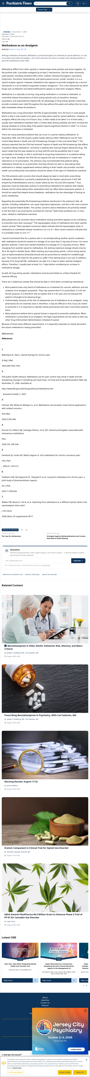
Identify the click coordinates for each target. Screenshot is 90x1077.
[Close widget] (85, 1010)
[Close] (86, 1059)
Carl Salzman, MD (31, 653)
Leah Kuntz (11, 921)
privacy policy (46, 565)
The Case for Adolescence (11, 536)
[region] (45, 1066)
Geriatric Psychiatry (32, 574)
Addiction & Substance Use (12, 574)
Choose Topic (42, 10)
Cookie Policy (17, 1068)
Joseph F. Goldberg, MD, (15, 653)
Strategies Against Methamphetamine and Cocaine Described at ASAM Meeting (66, 537)
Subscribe (77, 561)
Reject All (79, 1072)
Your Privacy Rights (15, 1072)
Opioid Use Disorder (49, 574)
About (45, 997)
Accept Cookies (64, 1072)
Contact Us (45, 1003)
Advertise (45, 1000)
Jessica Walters (12, 785)
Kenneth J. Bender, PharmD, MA (18, 852)
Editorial (45, 1005)
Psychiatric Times (8, 34)
